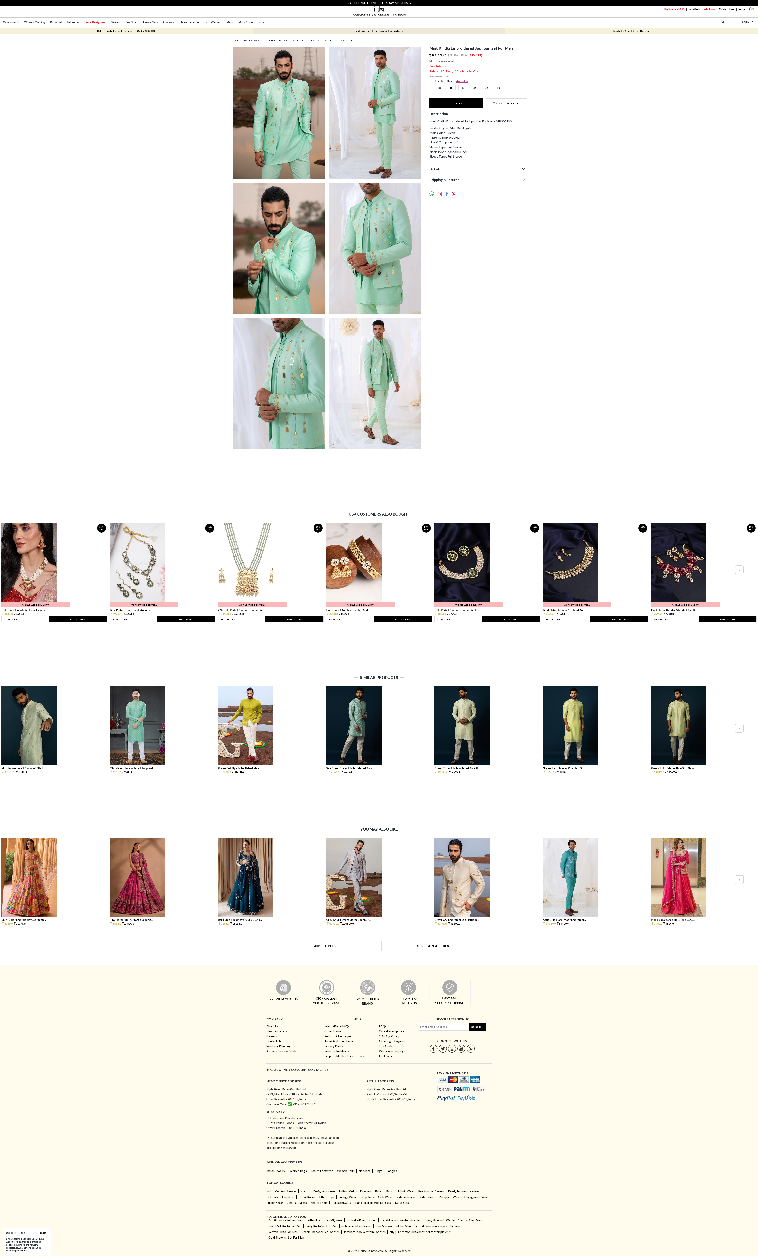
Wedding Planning (278, 1046)
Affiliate (722, 9)
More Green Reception (433, 946)
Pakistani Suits (341, 1202)
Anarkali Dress (297, 1202)
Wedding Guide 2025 (674, 9)
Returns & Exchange (337, 1036)
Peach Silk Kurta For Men (284, 1226)
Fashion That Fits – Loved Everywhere (379, 30)
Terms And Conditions (338, 1041)
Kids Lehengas (405, 1197)
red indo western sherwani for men (437, 1226)
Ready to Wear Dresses (463, 1191)
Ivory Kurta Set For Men (321, 1226)
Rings (378, 1171)
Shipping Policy (389, 1036)
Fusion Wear (274, 1202)
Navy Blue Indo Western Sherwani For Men (453, 1220)
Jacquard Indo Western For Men (365, 1232)
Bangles (391, 1171)
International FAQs (337, 1026)
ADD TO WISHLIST (507, 103)
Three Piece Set (189, 22)
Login (732, 9)
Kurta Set (56, 22)
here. (25, 1250)
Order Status (332, 1031)
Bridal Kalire (307, 1197)
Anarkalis (168, 22)
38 (439, 87)
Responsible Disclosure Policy (344, 1056)
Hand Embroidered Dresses (373, 1202)
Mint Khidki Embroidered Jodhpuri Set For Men (332, 40)
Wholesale (710, 9)
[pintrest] (471, 1048)
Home (236, 40)
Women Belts (346, 1171)
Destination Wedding (277, 40)
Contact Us (273, 1041)
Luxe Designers (95, 22)
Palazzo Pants (384, 1191)
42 (463, 87)
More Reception (324, 946)
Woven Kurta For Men (283, 1232)
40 (451, 87)
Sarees (115, 22)
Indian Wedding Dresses (355, 1191)
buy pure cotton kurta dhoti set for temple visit (420, 1232)
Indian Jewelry (275, 1171)
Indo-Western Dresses (281, 1191)
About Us (272, 1026)
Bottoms (272, 1197)
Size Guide (462, 81)
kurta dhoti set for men (361, 1220)
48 (498, 87)
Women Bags (298, 1171)
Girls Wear (385, 1197)
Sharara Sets (149, 22)
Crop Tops (367, 1197)
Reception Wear (449, 1197)
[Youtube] (461, 1048)
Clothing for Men (252, 40)
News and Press (276, 1031)
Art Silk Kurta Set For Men (285, 1220)
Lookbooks (386, 1056)
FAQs (382, 1026)
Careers (271, 1036)
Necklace (365, 1171)
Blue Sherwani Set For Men (393, 1226)
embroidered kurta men (356, 1226)
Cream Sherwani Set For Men (321, 1232)
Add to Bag (456, 103)
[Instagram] (452, 1048)
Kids (261, 22)
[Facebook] (434, 1048)
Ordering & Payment (392, 1041)
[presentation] (19, 569)
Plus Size (130, 22)
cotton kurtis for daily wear (324, 1220)
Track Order (694, 9)
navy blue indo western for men (401, 1220)
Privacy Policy (333, 1046)
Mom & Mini (246, 22)
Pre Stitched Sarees (431, 1191)
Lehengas (73, 22)
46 (486, 87)
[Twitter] (443, 1048)
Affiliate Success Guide (281, 1051)
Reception (297, 40)
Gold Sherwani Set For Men (286, 1237)
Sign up (742, 9)
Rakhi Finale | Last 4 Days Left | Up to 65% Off (126, 30)
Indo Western (213, 22)
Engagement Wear (476, 1197)
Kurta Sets (402, 1202)
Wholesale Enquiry (391, 1051)
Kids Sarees (427, 1197)
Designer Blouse (324, 1191)
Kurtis (305, 1191)
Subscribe (477, 1026)
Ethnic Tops (326, 1197)
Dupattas (288, 1197)
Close (44, 1232)
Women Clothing (34, 22)
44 (474, 87)
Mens (230, 22)
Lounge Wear (347, 1197)
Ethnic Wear (406, 1191)
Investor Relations (336, 1051)
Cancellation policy (391, 1031)
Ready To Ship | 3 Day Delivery (632, 30)
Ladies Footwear (322, 1171)
